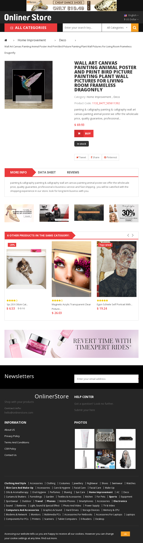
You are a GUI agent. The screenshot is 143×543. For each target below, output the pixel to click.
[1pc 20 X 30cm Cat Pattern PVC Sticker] (26, 269)
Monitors (35, 514)
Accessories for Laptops (109, 514)
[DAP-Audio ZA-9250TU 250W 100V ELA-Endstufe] (126, 438)
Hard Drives (72, 510)
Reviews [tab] (73, 172)
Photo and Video (72, 505)
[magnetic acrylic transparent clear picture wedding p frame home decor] (71, 269)
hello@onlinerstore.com (18, 412)
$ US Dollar (130, 19)
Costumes (64, 483)
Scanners (49, 519)
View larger (27, 99)
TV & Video (109, 505)
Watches (130, 483)
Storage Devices (90, 510)
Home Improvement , (100, 97)
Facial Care (80, 488)
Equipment (126, 496)
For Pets (101, 496)
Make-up (110, 488)
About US (9, 429)
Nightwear (92, 483)
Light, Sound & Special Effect (44, 505)
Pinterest (111, 157)
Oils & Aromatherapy (17, 492)
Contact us (10, 455)
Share (95, 157)
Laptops (130, 514)
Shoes (105, 483)
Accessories (36, 483)
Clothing (51, 483)
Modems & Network (16, 514)
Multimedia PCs (52, 514)
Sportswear (12, 501)
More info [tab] (18, 172)
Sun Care (80, 492)
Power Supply (92, 505)
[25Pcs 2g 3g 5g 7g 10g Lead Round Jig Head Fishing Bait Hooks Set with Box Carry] (105, 438)
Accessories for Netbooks (78, 514)
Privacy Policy (12, 436)
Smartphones (86, 501)
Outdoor (26, 501)
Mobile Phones (67, 501)
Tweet (82, 157)
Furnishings (36, 496)
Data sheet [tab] (47, 172)
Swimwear (117, 483)
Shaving (68, 492)
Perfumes (55, 492)
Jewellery (78, 483)
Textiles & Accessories (69, 496)
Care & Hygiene (62, 488)
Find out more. (49, 538)
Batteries (21, 505)
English (132, 15)
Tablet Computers (67, 519)
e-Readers (86, 519)
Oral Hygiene (39, 492)
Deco (116, 97)
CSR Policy (10, 448)
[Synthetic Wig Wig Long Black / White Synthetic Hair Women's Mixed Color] (126, 459)
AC (118, 492)
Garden (50, 496)
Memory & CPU (111, 510)
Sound (9, 505)
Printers (36, 519)
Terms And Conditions (16, 442)
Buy (88, 133)
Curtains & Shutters (16, 496)
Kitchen (89, 496)
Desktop (99, 519)
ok (125, 534)
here (92, 410)
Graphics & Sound (52, 510)
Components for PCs (17, 519)
